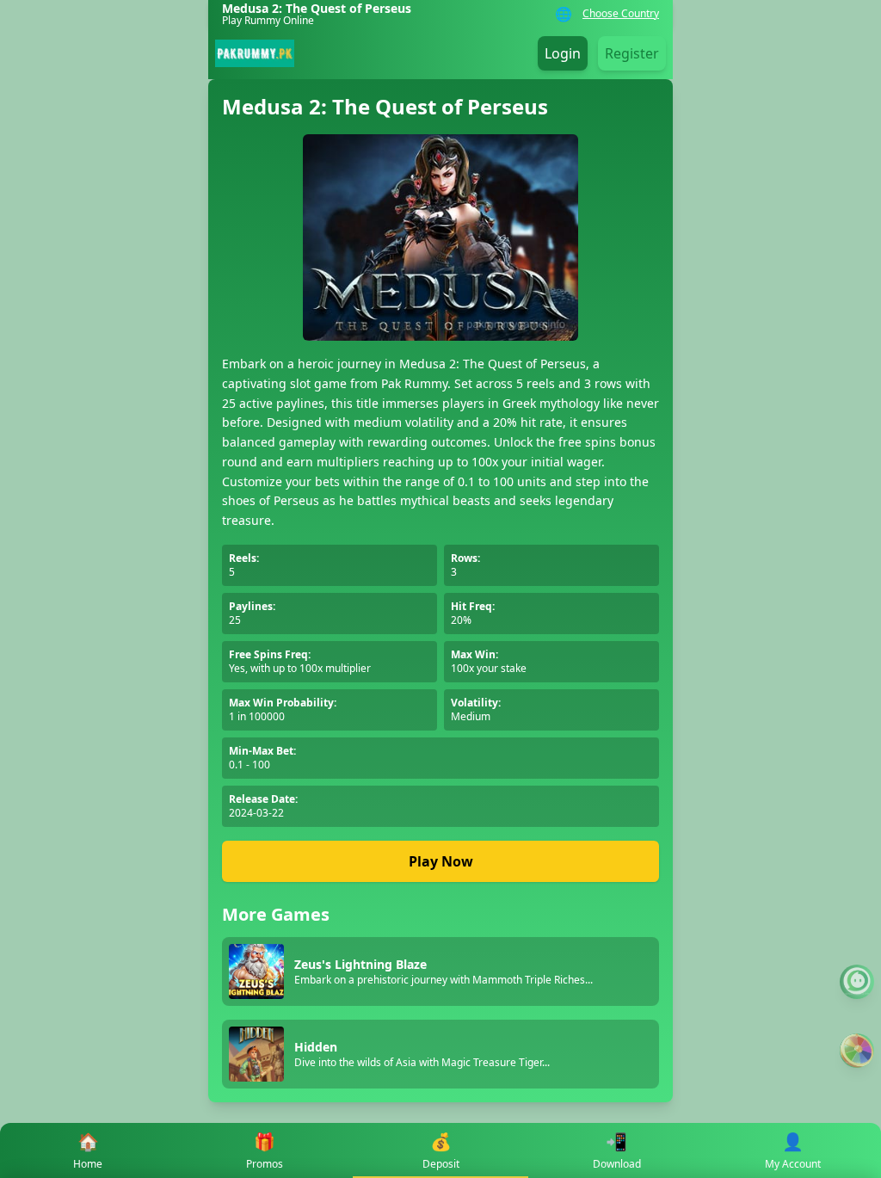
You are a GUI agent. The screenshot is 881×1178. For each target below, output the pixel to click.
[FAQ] (857, 982)
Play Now (441, 861)
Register (632, 53)
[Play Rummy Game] (857, 1050)
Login (563, 53)
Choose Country (620, 14)
